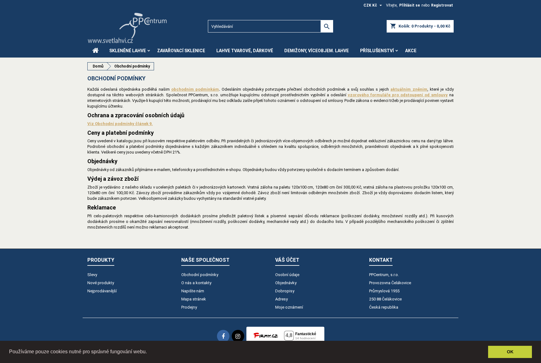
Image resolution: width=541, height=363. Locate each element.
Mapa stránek (193, 299)
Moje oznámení (289, 307)
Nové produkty (100, 282)
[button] (149, 352)
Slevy (92, 274)
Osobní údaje (287, 274)
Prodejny (189, 307)
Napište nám (192, 291)
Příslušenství (377, 50)
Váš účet (287, 260)
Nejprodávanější (102, 291)
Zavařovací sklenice (181, 50)
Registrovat (442, 5)
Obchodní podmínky (199, 274)
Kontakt (381, 260)
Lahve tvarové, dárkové (244, 50)
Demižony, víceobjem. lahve (316, 50)
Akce (410, 50)
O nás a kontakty (196, 282)
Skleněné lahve (127, 50)
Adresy (281, 299)
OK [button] (510, 351)
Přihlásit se (409, 5)
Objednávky (285, 282)
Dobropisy (284, 291)
